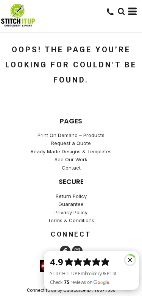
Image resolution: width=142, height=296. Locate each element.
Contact (71, 168)
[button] (121, 11)
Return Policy (71, 196)
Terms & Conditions (71, 220)
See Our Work (71, 159)
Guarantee (71, 204)
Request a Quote (71, 143)
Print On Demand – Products (71, 135)
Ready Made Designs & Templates (71, 151)
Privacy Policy (71, 212)
